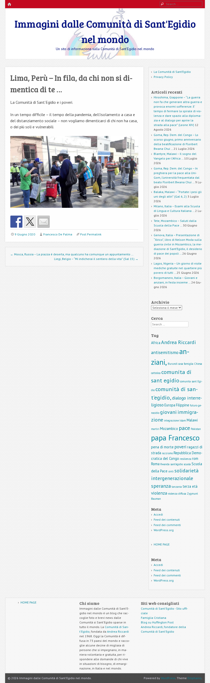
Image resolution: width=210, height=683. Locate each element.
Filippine (182, 405)
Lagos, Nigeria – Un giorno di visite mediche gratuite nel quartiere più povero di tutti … (178, 268)
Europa (169, 405)
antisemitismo (164, 352)
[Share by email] (43, 221)
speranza (161, 486)
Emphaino (194, 678)
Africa (155, 342)
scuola (187, 464)
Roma (155, 463)
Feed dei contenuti (167, 519)
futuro (193, 405)
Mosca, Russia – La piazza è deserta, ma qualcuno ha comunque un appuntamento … (71, 254)
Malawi (192, 420)
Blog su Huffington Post (157, 622)
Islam (183, 420)
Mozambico (169, 428)
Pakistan (196, 429)
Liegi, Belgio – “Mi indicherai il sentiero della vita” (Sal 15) (96, 259)
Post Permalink (90, 234)
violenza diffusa (177, 493)
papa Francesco (175, 437)
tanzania (177, 486)
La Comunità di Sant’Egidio (172, 72)
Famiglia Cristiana (153, 618)
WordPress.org (164, 530)
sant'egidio (176, 464)
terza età (190, 486)
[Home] (9, 4)
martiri (155, 429)
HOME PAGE (162, 544)
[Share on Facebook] (16, 221)
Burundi (172, 364)
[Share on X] (30, 221)
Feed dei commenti (167, 525)
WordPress (168, 678)
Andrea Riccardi (178, 342)
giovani (168, 412)
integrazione (171, 420)
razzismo (167, 453)
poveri (180, 447)
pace (184, 427)
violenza (159, 493)
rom (195, 458)
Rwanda (165, 464)
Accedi (158, 514)
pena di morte (162, 447)
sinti (171, 471)
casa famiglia (185, 364)
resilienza (185, 459)
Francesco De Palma (57, 234)
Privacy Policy (163, 77)
